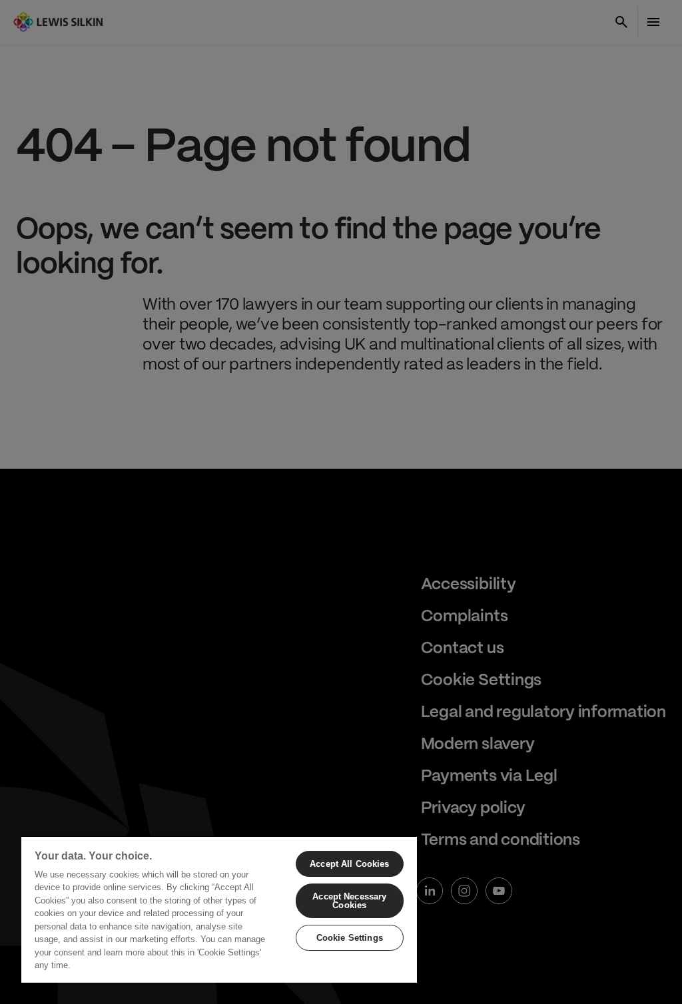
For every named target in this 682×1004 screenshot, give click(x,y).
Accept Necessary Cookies (349, 900)
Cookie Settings (349, 938)
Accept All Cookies (349, 864)
